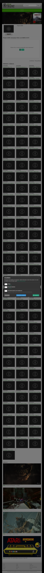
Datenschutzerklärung (21, 281)
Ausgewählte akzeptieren (21, 295)
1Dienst (10, 285)
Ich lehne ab (7, 295)
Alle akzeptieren (36, 295)
